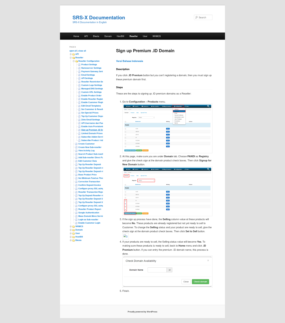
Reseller (133, 36)
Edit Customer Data (87, 160)
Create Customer (86, 143)
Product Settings (89, 64)
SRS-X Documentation (99, 17)
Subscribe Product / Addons (94, 140)
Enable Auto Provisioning (93, 126)
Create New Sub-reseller (89, 147)
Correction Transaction (89, 181)
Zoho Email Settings (90, 119)
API (86, 36)
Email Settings (88, 74)
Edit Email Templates (91, 105)
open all (73, 50)
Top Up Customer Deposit (93, 116)
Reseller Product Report (89, 209)
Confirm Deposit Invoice (89, 184)
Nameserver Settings (91, 67)
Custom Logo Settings (91, 85)
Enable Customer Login (89, 222)
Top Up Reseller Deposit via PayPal (94, 167)
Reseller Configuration (88, 60)
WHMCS (157, 36)
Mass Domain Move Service (91, 216)
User (145, 36)
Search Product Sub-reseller (91, 153)
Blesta (96, 36)
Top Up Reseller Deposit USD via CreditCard (99, 198)
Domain (108, 36)
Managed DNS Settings (92, 88)
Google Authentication (88, 212)
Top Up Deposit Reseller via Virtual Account (98, 195)
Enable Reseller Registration (94, 98)
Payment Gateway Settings (94, 71)
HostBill (120, 36)
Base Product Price (87, 174)
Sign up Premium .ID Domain (94, 129)
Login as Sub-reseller (88, 219)
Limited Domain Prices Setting (95, 133)
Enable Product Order (91, 95)
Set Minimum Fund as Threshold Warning (97, 178)
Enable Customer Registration (95, 102)
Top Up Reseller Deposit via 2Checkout (96, 171)
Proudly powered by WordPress (142, 311)
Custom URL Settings (91, 91)
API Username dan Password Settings (99, 123)
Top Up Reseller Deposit (89, 164)
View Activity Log (86, 150)
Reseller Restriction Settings (94, 81)
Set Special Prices (89, 112)
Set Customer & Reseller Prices (96, 109)
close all (82, 50)
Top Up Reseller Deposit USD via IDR (95, 202)
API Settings (87, 78)
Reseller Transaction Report (91, 191)
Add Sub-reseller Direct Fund (92, 157)
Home (76, 36)
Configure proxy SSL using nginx (93, 188)
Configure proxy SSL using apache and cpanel (100, 205)
